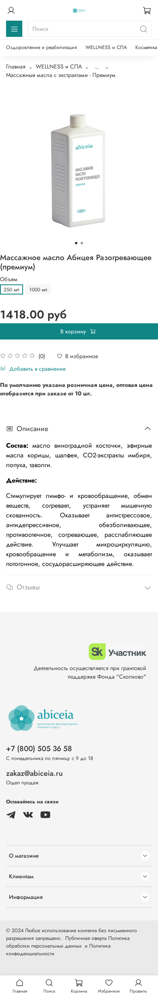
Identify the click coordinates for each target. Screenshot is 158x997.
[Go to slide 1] (76, 243)
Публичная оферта (86, 938)
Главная (16, 66)
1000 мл (38, 289)
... (96, 66)
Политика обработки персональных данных (68, 942)
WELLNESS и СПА (106, 47)
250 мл (11, 289)
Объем (8, 279)
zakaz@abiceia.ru (34, 773)
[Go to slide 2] (82, 243)
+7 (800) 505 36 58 (39, 748)
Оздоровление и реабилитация (41, 47)
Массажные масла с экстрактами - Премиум (60, 75)
